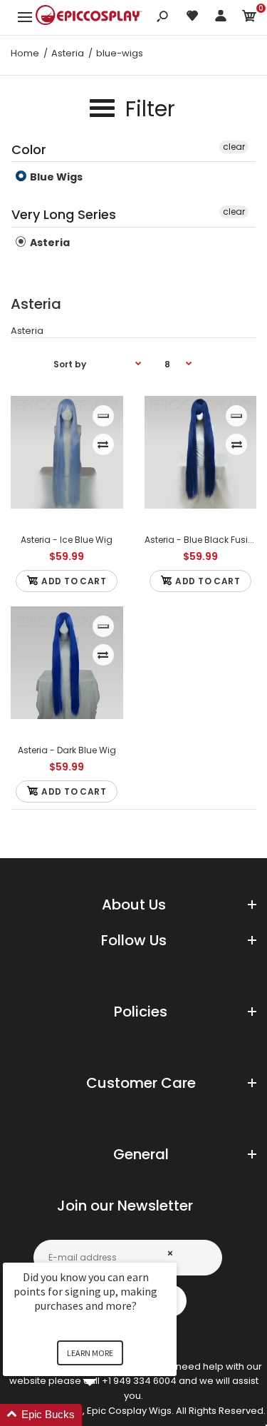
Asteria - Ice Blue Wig (66, 540)
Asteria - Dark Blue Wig (67, 750)
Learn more (90, 1353)
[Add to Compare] (103, 444)
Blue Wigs (55, 177)
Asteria (49, 242)
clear (234, 147)
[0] (249, 18)
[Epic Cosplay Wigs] (89, 17)
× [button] (170, 1253)
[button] (107, 1415)
